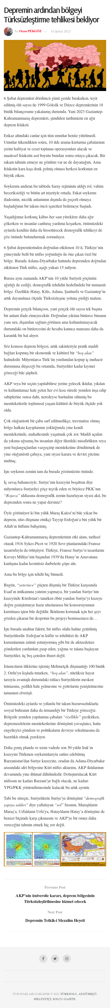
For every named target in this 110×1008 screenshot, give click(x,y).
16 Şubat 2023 (61, 31)
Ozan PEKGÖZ (30, 31)
